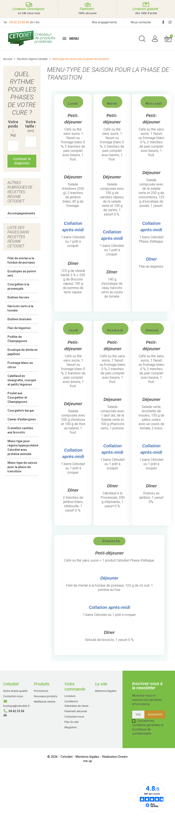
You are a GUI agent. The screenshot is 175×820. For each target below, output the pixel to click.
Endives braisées (19, 319)
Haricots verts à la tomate (20, 308)
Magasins (70, 727)
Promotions (41, 690)
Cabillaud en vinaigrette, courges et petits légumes (21, 380)
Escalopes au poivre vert (21, 273)
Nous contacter (141, 22)
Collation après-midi (109, 607)
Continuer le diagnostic (22, 161)
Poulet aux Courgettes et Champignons (17, 397)
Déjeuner (109, 578)
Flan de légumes (19, 328)
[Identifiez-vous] (155, 38)
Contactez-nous (13, 696)
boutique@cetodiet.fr (16, 705)
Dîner (151, 259)
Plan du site (71, 722)
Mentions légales (105, 690)
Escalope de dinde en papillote (22, 352)
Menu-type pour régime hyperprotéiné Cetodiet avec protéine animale (22, 447)
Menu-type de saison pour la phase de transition (22, 467)
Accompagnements (21, 213)
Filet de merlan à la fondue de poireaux (21, 260)
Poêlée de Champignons (17, 339)
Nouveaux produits (45, 696)
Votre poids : (13, 128)
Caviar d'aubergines (21, 419)
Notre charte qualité (15, 690)
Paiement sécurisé (75, 711)
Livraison (70, 696)
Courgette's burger (20, 410)
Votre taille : (30, 126)
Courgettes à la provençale (18, 286)
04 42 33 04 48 (19, 22)
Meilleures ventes (44, 701)
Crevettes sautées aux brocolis (20, 430)
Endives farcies (18, 297)
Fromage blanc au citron (20, 365)
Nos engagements (104, 22)
